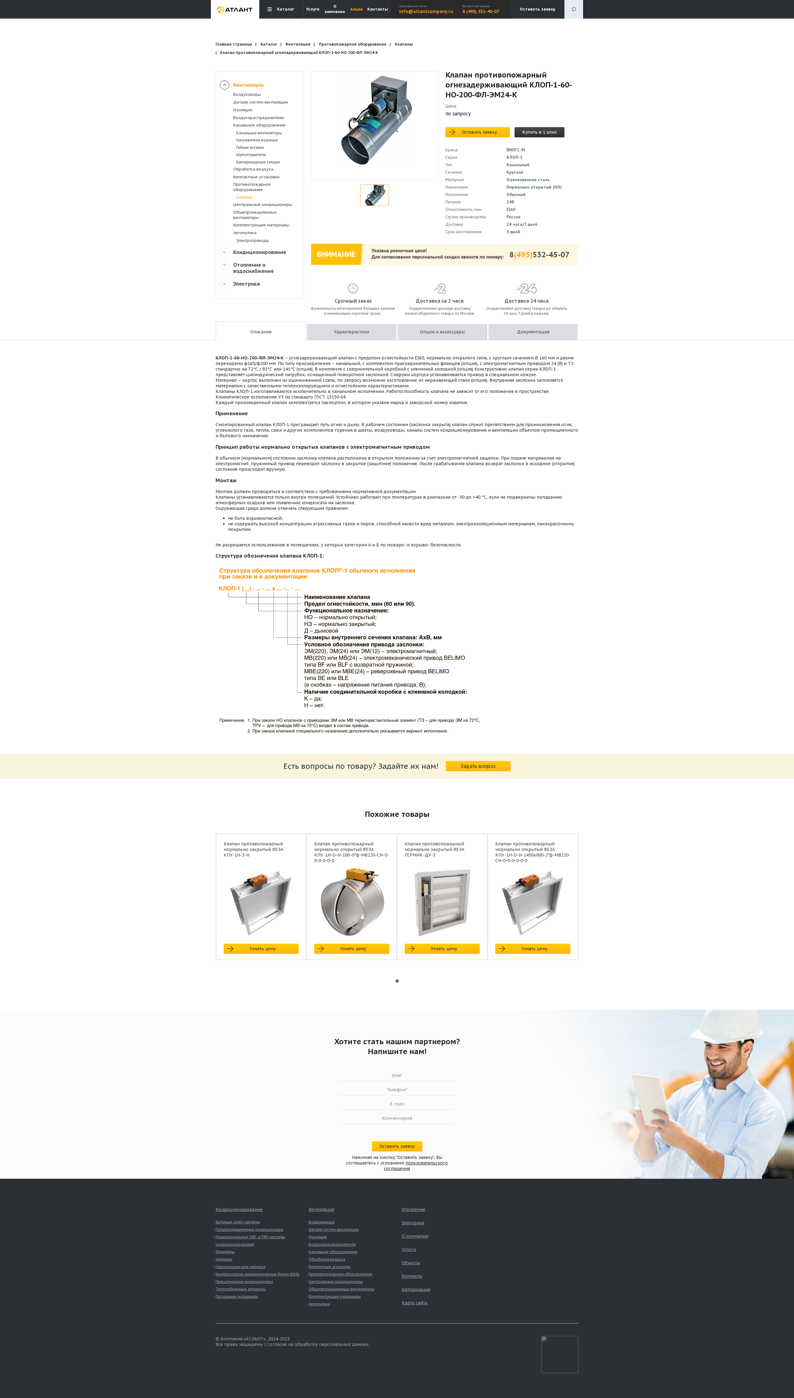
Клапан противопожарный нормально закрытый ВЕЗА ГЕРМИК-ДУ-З (434, 849)
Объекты (411, 1263)
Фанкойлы (225, 1251)
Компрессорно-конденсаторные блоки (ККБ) (257, 1274)
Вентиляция (298, 44)
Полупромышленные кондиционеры (249, 1229)
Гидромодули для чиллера (240, 1266)
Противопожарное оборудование (352, 44)
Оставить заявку (537, 9)
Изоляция (242, 110)
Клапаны (404, 44)
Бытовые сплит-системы (238, 1222)
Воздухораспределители (258, 117)
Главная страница (234, 44)
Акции (356, 9)
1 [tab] (397, 981)
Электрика (246, 284)
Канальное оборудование (259, 125)
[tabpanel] (261, 902)
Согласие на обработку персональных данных (318, 1344)
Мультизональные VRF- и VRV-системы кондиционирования (250, 1241)
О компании (335, 9)
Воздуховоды (247, 94)
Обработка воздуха (253, 169)
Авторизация (416, 1289)
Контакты (377, 9)
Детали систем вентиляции (260, 102)
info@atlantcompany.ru (426, 11)
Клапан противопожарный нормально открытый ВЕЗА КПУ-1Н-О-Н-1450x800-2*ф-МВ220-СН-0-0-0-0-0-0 (532, 852)
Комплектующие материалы (261, 225)
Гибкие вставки (250, 147)
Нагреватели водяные (257, 140)
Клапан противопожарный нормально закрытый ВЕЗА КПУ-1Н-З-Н (253, 849)
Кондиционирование (259, 252)
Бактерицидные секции (258, 162)
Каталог (269, 44)
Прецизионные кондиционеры (244, 1281)
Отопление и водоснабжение (253, 268)
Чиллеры (224, 1259)
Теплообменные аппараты (240, 1289)
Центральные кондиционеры (262, 204)
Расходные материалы (237, 1296)
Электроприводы (252, 240)
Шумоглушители (251, 154)
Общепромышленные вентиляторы (255, 215)
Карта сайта (414, 1303)
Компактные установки (256, 177)
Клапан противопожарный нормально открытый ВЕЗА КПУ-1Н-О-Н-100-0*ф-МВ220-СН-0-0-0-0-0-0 (351, 852)
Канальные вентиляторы (259, 133)
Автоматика (244, 232)
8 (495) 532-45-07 (480, 11)
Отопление (413, 1209)
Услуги (312, 9)
